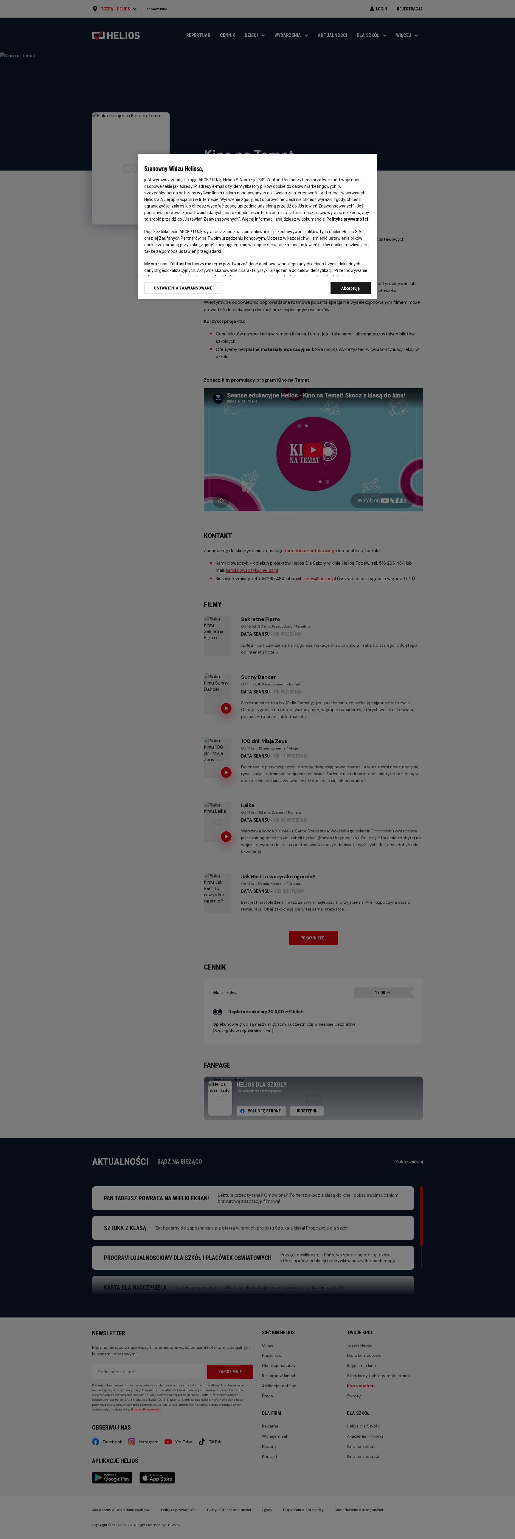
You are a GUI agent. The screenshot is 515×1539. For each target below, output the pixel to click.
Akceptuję (350, 288)
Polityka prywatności (347, 219)
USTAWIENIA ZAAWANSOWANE (183, 288)
